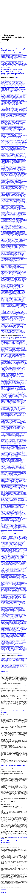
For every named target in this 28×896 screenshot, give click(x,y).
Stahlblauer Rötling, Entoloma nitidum (14, 584)
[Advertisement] (14, 16)
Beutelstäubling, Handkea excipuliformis (18, 202)
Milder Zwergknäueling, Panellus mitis (12, 404)
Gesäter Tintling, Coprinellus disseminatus (16, 374)
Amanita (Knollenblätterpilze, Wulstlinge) (11, 63)
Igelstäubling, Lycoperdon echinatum (13, 258)
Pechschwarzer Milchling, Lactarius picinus (17, 514)
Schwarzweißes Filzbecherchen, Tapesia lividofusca (13, 470)
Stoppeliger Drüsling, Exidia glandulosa (11, 361)
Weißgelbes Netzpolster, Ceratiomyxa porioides (12, 343)
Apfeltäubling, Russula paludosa (13, 148)
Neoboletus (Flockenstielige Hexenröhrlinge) (10, 65)
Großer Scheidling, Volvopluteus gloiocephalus (10, 274)
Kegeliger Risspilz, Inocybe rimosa (8, 592)
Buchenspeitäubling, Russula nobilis (8, 575)
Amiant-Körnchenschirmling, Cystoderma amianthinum (11, 181)
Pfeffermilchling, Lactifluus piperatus (11, 393)
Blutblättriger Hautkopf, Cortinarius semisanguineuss (11, 551)
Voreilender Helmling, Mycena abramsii (17, 473)
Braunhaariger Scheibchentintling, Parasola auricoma (11, 395)
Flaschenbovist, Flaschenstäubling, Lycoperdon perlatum (12, 201)
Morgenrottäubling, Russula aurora (13, 139)
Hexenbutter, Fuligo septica (19, 341)
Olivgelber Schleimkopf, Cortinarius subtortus (12, 516)
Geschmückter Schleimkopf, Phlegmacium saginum (13, 321)
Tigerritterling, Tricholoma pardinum (17, 640)
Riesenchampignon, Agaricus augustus (8, 216)
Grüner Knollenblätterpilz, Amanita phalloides (12, 577)
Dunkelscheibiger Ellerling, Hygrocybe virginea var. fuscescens (12, 313)
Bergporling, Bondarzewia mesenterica (9, 122)
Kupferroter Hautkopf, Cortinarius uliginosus (10, 623)
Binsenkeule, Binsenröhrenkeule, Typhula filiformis (11, 502)
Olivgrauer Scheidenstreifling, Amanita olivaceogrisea (12, 127)
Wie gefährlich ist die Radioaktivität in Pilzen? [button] (13, 765)
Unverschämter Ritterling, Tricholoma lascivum (13, 434)
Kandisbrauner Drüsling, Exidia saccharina (16, 406)
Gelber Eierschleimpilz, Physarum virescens (11, 447)
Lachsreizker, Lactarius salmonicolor (12, 116)
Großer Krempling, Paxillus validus (15, 558)
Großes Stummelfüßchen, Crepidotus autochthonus (13, 440)
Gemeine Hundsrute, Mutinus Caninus (18, 441)
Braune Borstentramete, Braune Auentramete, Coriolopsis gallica (12, 507)
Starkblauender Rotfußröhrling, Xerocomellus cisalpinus (13, 87)
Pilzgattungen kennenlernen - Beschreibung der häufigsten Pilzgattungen (13, 49)
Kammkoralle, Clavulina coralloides (8, 170)
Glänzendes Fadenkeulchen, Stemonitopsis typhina (11, 475)
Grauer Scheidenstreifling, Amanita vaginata (13, 133)
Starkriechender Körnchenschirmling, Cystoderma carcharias (14, 182)
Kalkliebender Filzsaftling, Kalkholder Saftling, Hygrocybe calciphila (13, 490)
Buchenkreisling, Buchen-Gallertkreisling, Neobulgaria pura (13, 363)
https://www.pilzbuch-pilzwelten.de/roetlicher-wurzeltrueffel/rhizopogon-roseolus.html (10, 329)
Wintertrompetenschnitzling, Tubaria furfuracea (10, 376)
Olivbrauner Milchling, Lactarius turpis (9, 549)
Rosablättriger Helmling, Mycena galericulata (13, 463)
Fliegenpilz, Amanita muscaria (13, 541)
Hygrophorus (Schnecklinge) (6, 64)
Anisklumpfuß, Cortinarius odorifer (17, 268)
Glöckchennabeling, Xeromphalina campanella (10, 350)
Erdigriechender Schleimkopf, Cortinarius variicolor (15, 453)
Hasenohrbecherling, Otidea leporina (8, 169)
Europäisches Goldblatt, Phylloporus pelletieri (16, 248)
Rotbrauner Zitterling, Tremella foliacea (9, 407)
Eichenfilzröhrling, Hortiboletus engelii (15, 91)
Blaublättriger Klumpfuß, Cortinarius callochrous (11, 397)
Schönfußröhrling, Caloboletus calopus (9, 559)
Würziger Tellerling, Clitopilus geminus (9, 290)
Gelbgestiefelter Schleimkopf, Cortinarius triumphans (11, 203)
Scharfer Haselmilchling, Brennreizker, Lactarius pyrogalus (13, 652)
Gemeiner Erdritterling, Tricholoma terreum (9, 616)
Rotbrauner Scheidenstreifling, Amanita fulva (10, 129)
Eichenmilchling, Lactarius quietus (8, 353)
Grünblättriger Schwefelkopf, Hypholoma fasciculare (14, 538)
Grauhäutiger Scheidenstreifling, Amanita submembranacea (13, 128)
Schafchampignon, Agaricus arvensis (8, 219)
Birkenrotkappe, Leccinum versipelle (13, 156)
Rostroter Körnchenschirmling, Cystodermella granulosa (12, 183)
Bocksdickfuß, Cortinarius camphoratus (9, 607)
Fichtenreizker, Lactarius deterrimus (8, 115)
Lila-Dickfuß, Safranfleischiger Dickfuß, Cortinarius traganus (12, 608)
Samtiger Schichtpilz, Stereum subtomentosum (10, 469)
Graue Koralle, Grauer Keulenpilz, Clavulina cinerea (13, 171)
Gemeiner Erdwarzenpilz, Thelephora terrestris (10, 515)
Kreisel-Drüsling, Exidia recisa (7, 255)
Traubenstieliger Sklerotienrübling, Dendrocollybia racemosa (11, 517)
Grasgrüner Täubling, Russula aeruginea (13, 142)
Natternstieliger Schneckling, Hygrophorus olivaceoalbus (12, 260)
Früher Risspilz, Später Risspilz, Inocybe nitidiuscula (15, 615)
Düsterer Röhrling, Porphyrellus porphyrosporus (10, 347)
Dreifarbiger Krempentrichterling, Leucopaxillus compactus (10, 435)
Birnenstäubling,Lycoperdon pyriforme (9, 379)
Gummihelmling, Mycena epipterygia (14, 344)
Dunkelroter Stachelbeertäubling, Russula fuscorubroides (12, 644)
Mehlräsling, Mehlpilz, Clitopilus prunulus (13, 220)
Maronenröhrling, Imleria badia (11, 82)
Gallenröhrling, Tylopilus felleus (7, 341)
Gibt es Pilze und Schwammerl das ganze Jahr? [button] (13, 685)
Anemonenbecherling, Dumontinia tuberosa (14, 368)
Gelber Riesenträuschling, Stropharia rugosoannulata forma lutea (12, 285)
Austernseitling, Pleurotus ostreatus (12, 665)
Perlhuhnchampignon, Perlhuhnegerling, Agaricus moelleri (13, 601)
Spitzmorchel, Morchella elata (16, 221)
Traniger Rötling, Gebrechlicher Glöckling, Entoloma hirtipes (11, 586)
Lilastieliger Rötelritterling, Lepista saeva (13, 124)
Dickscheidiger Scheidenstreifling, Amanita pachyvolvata (13, 233)
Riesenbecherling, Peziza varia (14, 390)
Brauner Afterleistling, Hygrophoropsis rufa (14, 544)
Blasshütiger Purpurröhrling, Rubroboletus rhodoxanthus (11, 582)
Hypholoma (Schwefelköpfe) (20, 57)
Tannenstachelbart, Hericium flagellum (13, 662)
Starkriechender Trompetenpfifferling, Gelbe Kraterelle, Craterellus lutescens (12, 193)
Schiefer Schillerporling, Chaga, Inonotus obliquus (12, 666)
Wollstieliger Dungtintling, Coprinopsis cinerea (10, 419)
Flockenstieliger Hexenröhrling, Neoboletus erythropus (12, 93)
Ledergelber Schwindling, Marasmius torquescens (16, 493)
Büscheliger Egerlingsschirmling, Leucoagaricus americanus (13, 563)
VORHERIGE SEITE (5, 31)
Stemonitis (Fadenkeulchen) (6, 58)
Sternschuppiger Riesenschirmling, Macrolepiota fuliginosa (13, 178)
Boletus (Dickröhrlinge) (5, 52)
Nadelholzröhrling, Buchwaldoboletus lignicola (15, 84)
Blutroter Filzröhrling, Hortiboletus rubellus (14, 240)
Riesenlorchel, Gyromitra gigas (7, 536)
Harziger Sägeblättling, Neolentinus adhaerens (11, 415)
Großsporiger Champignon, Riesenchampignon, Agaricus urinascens (12, 217)
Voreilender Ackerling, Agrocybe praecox (18, 209)
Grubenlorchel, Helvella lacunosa (7, 465)
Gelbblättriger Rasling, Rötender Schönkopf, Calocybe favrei (13, 337)
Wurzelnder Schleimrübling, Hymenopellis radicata (11, 235)
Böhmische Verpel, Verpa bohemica (10, 228)
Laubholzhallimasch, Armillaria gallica (8, 286)
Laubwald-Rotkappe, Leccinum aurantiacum (13, 157)
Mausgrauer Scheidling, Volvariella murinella (13, 275)
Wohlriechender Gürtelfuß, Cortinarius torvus (15, 456)
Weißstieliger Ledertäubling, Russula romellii (10, 320)
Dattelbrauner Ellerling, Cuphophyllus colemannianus (12, 312)
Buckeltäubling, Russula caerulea (15, 304)
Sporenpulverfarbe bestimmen (16, 69)
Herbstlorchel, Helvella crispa (16, 579)
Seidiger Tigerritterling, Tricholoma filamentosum (11, 641)
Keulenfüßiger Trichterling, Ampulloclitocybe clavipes (15, 555)
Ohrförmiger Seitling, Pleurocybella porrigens (13, 650)
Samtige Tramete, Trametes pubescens (12, 472)
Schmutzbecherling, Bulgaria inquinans (9, 449)
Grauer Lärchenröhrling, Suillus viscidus (11, 104)
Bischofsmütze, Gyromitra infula (7, 627)
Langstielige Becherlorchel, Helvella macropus (10, 249)
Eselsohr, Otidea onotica (21, 169)
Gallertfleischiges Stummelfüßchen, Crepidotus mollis (12, 439)
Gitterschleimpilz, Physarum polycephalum (9, 446)
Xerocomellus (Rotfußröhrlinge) (7, 57)
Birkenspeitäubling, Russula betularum (8, 566)
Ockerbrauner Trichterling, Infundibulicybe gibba (14, 302)
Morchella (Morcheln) (16, 58)
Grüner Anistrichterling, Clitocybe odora (15, 111)
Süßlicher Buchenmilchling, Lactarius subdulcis (10, 267)
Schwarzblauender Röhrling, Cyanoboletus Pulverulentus (12, 109)
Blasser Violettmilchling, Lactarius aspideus (16, 499)
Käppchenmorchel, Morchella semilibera (17, 224)
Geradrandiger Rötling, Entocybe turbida (14, 628)
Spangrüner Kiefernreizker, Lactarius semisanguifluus (13, 117)
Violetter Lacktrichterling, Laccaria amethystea (14, 112)
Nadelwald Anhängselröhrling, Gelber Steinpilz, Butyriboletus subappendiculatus (13, 154)
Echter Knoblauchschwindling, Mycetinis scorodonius (12, 239)
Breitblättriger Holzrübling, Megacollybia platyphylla (11, 545)
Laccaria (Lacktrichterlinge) (20, 63)
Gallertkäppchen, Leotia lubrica (14, 576)
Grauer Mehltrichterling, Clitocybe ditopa (17, 445)
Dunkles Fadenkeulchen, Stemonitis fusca (12, 443)
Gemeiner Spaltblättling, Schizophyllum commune (11, 383)
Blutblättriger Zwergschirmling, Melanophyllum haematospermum (14, 477)
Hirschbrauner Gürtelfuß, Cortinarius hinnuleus (14, 523)
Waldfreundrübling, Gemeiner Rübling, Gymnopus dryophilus (13, 236)
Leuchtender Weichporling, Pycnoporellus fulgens (12, 508)
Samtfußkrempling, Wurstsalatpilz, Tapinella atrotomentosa (13, 338)
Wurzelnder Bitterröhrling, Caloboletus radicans (11, 560)
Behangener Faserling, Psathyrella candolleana (17, 288)
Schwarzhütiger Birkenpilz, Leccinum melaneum (15, 161)
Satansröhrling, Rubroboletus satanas (8, 581)
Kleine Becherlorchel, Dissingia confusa (12, 631)
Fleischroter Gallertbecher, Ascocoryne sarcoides (12, 362)
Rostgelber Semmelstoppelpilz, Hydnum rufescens (13, 200)
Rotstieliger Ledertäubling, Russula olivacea (14, 305)
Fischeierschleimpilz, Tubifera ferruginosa (9, 342)
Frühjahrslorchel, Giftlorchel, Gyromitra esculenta (11, 537)
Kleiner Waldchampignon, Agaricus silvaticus (17, 245)
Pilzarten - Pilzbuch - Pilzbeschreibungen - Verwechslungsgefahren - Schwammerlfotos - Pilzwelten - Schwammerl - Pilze (12, 73)
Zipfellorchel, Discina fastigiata (20, 536)
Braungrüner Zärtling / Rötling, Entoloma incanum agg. (12, 513)
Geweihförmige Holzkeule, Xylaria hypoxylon (16, 413)
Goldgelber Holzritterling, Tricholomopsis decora (11, 272)
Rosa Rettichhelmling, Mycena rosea (8, 564)
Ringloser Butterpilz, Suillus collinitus (8, 97)
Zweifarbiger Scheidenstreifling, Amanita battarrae (11, 134)
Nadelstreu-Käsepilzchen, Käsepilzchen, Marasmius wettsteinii (13, 424)
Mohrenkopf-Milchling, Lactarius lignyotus (18, 108)
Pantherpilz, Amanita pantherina (12, 565)
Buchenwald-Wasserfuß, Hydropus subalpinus (10, 284)
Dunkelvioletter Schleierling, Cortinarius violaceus (11, 270)
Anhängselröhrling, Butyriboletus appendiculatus (11, 153)
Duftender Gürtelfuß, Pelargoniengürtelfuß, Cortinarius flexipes (14, 651)
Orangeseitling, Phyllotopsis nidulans (8, 360)
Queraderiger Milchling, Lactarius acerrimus (10, 495)
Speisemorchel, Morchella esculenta (8, 222)
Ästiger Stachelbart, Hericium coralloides (12, 663)
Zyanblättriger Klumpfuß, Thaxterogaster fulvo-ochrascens (13, 524)
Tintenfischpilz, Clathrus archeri (7, 355)
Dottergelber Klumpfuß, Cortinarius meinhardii (13, 609)
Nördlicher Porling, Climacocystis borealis (12, 466)
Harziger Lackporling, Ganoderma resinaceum (10, 366)
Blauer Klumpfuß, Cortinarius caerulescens (13, 479)
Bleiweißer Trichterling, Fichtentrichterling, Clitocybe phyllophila (13, 643)
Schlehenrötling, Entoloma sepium (16, 229)
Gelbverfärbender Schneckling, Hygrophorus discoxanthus (13, 501)
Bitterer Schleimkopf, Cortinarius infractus (18, 432)
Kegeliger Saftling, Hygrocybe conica (17, 610)
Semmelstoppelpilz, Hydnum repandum (12, 199)
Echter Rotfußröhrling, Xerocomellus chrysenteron (12, 86)
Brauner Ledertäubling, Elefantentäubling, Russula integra (12, 301)
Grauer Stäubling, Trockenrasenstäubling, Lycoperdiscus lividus (12, 322)
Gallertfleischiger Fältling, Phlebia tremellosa (15, 402)
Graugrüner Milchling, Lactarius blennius (16, 354)
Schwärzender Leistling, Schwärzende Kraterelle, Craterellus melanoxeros (12, 194)
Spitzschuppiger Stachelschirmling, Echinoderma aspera (15, 562)
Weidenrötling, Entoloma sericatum (8, 585)
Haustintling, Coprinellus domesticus (8, 388)
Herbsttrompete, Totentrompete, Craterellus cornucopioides (12, 196)
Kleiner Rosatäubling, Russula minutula (14, 241)
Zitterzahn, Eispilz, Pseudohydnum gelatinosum (13, 119)
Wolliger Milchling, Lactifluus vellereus (9, 621)
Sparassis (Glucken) (23, 65)
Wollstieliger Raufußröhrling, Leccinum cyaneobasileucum (13, 164)
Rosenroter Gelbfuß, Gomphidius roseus (9, 280)
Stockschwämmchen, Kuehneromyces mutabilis (10, 135)
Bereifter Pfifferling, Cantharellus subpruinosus (13, 189)
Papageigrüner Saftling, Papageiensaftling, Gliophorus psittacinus (13, 612)
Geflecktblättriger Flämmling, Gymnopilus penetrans (15, 598)
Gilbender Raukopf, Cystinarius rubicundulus (17, 550)
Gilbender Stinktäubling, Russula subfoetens (16, 394)
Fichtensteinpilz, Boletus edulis (7, 80)
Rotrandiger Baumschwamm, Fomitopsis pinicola (15, 364)
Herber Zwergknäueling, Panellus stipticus (14, 417)
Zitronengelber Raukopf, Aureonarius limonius (10, 638)
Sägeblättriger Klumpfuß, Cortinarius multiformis (14, 398)
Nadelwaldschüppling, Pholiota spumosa (9, 420)
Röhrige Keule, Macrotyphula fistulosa (18, 400)
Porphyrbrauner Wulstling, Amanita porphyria (10, 590)
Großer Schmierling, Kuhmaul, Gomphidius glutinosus (16, 279)
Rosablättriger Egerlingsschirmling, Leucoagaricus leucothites (13, 571)
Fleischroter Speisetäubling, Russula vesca (11, 137)
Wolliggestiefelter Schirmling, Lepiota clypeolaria (11, 602)
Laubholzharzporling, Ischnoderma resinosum (10, 459)
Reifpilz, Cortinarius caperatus (11, 317)
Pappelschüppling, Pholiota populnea (8, 401)
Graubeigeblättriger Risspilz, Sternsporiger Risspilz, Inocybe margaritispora (13, 596)
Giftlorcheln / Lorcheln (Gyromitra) (12, 59)
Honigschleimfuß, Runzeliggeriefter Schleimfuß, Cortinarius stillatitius (13, 318)
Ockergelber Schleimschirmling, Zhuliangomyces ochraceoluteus (14, 494)
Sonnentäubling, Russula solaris (20, 396)
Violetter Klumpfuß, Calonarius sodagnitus (9, 527)
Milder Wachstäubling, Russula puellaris (12, 300)
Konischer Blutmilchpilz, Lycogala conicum (12, 371)
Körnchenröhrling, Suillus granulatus (8, 100)
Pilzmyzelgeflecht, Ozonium (6, 484)
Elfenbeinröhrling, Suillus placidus (11, 101)
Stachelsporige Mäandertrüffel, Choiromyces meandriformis (13, 238)
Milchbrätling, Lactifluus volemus (14, 265)
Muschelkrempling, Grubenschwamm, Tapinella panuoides (13, 340)
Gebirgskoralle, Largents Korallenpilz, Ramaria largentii (12, 319)
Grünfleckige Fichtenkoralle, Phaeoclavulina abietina (15, 526)
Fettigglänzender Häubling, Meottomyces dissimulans (14, 387)
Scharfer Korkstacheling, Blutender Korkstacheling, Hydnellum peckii (11, 512)
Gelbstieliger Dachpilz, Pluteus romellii (9, 474)
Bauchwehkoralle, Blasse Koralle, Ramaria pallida (11, 642)
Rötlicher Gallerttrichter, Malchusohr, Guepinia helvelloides (12, 306)
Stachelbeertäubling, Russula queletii (18, 591)
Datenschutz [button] (4, 892)
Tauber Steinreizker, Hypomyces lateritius (15, 626)
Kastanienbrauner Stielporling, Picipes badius (10, 208)
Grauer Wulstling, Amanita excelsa (16, 126)
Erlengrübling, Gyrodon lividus (19, 463)
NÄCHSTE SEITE (14, 31)
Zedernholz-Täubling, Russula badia (17, 461)
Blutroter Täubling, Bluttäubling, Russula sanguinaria (14, 519)
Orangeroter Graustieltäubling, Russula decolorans (11, 147)
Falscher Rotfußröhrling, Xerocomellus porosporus (11, 89)
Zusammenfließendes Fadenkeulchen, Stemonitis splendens (13, 389)
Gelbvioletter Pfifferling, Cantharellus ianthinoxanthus (13, 195)
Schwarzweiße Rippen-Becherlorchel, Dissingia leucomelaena (12, 632)
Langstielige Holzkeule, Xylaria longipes (16, 468)
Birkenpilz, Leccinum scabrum (7, 160)
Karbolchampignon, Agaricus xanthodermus (10, 600)
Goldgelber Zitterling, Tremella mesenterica (14, 358)
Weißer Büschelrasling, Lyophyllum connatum (12, 557)
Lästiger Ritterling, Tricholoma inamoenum (13, 467)
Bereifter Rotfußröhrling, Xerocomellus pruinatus (11, 85)
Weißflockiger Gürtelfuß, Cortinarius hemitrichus (11, 458)
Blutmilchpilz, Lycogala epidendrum (11, 370)
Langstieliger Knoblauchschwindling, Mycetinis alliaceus (12, 247)
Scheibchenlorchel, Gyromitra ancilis (10, 264)
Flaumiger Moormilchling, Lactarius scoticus (18, 622)
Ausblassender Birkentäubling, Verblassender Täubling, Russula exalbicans (13, 327)
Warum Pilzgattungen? (5, 69)
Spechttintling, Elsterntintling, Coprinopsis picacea (11, 505)
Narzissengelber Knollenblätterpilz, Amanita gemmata (16, 548)
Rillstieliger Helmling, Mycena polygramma (10, 462)
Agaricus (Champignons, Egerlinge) (20, 64)
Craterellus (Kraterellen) (11, 61)
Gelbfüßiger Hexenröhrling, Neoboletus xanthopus (11, 94)
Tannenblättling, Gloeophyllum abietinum (9, 381)
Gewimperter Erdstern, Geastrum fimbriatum (14, 428)
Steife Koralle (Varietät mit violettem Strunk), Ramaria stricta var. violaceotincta (14, 496)
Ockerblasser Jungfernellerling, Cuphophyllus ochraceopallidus (12, 311)
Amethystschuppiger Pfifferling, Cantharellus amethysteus (12, 187)
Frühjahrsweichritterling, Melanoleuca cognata (10, 225)
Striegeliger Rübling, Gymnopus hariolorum (12, 637)
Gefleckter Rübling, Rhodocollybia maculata (13, 384)
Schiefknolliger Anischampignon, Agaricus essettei (14, 215)
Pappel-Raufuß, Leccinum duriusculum (9, 162)
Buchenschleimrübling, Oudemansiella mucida (10, 242)
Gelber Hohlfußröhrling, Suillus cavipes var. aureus (11, 103)
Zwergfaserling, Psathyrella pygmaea (8, 375)
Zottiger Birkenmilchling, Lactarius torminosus (15, 605)
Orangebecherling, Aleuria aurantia (20, 173)
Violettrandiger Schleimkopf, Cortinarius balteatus (13, 430)
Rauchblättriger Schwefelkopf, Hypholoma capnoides (14, 136)
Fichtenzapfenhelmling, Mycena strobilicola (9, 414)
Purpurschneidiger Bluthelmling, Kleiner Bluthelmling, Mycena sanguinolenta (11, 411)
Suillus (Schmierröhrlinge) (13, 54)
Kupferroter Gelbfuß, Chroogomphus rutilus (12, 277)
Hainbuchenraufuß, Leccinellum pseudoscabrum (10, 166)
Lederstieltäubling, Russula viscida (10, 293)
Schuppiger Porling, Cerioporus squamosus (13, 207)
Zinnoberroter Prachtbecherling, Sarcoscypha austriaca (12, 174)
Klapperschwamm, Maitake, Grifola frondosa (13, 168)
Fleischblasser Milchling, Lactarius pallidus (12, 630)
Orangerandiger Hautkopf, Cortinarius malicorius (15, 589)
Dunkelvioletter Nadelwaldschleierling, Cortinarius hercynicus (13, 271)
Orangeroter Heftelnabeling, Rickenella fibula (18, 349)
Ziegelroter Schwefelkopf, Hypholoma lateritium (11, 556)
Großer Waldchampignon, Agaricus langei (9, 246)
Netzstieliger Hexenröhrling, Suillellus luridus (14, 95)
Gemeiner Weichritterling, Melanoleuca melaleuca (14, 283)
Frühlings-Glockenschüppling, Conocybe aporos (17, 482)
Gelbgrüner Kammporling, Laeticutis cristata (12, 460)
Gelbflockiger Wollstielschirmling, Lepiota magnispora (12, 646)
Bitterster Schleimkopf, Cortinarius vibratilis (10, 433)
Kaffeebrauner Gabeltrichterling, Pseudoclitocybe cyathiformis (13, 184)
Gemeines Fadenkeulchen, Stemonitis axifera (14, 570)
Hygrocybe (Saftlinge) (5, 67)
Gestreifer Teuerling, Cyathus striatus (10, 408)
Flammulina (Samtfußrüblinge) (7, 56)
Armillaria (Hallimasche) (12, 62)
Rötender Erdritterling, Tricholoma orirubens (11, 617)
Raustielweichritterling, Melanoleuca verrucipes (10, 226)
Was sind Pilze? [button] (5, 671)
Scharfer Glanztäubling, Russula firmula (13, 396)
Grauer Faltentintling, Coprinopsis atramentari (17, 186)
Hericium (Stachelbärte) (22, 55)
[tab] (14, 671)
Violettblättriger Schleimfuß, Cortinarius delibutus (12, 450)
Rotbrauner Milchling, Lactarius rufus (8, 455)
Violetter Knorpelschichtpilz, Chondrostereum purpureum (12, 377)
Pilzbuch (17, 77)
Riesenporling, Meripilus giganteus (17, 121)
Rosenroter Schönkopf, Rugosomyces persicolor (12, 324)
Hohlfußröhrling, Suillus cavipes (11, 102)
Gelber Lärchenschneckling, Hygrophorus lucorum (11, 252)
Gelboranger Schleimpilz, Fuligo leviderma (13, 476)
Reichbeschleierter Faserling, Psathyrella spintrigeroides (12, 454)
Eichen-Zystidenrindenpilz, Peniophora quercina (10, 442)
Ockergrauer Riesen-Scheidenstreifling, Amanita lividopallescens (13, 231)
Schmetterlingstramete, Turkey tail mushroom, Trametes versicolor (14, 667)
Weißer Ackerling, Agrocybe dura (7, 211)
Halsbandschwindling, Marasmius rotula (11, 423)
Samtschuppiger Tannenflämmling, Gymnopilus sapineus (12, 574)
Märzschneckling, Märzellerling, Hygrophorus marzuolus (12, 253)
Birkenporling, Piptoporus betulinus (8, 658)
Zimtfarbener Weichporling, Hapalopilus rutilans (14, 620)
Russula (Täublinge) (15, 52)
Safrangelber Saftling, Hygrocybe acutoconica (10, 611)
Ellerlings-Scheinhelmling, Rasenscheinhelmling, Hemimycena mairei (13, 503)
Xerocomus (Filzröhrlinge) (18, 56)
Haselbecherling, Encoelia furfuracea (8, 369)
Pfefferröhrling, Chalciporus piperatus (8, 107)
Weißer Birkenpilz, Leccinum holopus (17, 159)
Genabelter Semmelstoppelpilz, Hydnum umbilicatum (11, 331)
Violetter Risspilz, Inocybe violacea (14, 648)
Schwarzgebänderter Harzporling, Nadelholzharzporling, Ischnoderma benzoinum (14, 528)
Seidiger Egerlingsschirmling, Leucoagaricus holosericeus (12, 572)
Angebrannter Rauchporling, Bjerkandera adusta (14, 506)
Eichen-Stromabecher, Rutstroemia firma (13, 438)
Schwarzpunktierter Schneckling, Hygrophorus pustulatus (12, 254)
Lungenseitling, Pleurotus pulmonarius (8, 231)
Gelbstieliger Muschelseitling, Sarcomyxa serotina (11, 403)
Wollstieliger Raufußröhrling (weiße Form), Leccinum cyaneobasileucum (13, 163)
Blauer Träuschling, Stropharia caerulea (12, 243)
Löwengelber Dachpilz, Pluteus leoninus (9, 213)
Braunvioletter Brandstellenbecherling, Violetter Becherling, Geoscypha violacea (14, 392)
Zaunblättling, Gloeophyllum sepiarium (19, 380)
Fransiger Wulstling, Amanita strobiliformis (18, 234)
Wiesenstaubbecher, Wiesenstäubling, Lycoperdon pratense (10, 326)
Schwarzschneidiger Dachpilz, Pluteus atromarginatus (15, 212)
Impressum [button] (3, 889)
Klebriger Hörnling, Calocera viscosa (19, 345)
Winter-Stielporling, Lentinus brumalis (16, 382)
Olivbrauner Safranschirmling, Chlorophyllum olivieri (12, 180)
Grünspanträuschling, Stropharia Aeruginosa (16, 114)
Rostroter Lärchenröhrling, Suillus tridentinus (13, 98)
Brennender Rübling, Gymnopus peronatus (9, 429)
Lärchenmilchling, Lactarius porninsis (8, 266)
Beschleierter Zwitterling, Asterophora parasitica (15, 448)
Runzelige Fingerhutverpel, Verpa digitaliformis (12, 227)
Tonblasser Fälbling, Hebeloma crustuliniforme (14, 629)
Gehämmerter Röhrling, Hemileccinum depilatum (15, 152)
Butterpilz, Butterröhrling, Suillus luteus (16, 96)
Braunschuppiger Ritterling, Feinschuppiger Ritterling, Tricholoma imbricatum (13, 332)
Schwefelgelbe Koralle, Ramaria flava (17, 273)
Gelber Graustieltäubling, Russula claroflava (16, 146)
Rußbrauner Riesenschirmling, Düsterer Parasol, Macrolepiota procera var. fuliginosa (13, 177)
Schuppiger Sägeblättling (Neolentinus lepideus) (13, 348)
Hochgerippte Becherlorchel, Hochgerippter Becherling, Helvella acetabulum (13, 250)
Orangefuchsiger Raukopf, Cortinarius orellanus (13, 587)
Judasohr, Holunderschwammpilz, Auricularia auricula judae (11, 118)
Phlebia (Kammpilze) (12, 55)
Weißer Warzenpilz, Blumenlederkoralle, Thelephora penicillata (14, 500)
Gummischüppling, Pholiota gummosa (16, 351)
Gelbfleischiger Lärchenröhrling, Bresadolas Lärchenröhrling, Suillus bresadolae (14, 105)
